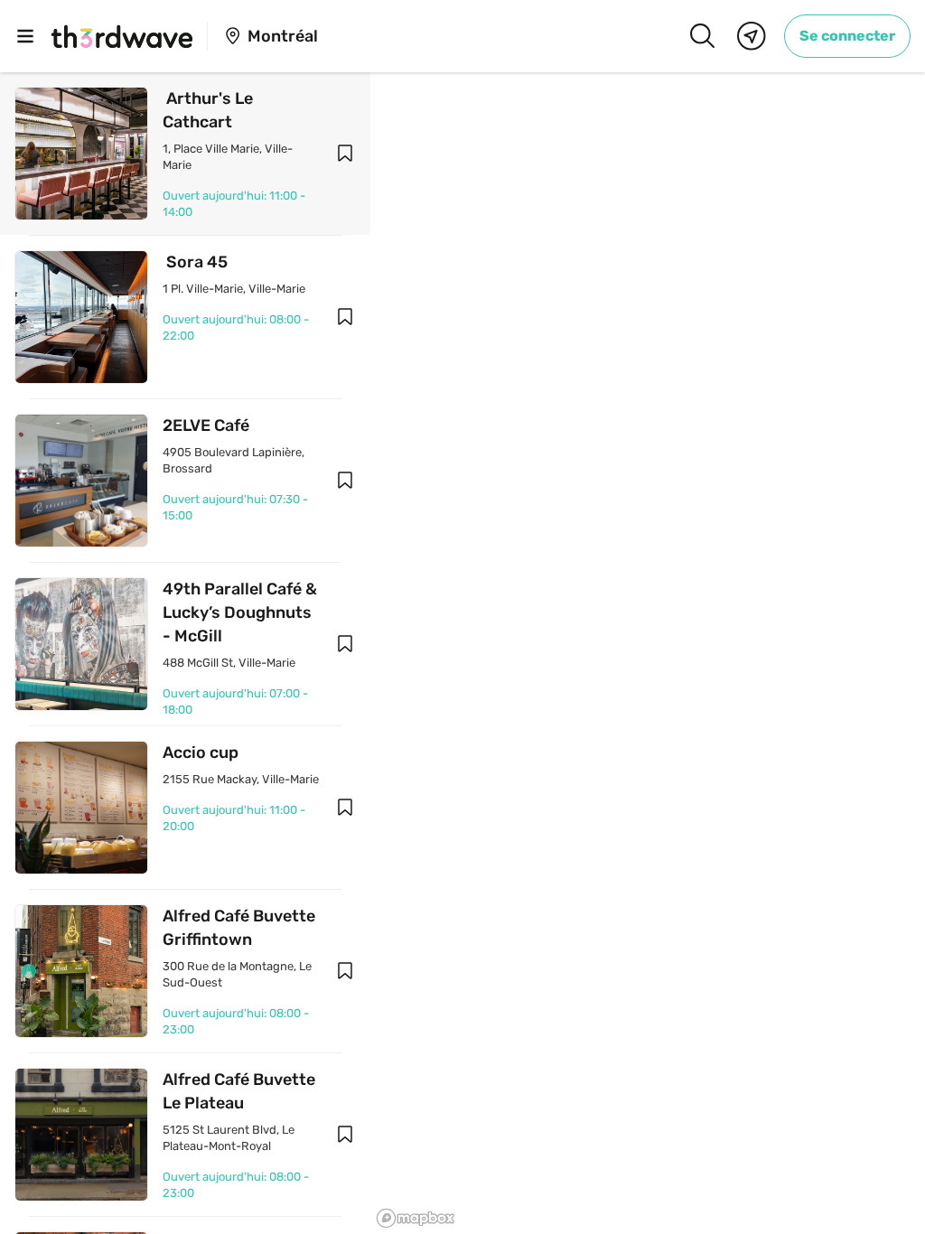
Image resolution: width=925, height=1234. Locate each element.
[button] (345, 153)
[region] (647, 653)
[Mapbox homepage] (415, 1218)
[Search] (702, 36)
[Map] (751, 36)
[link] (847, 36)
